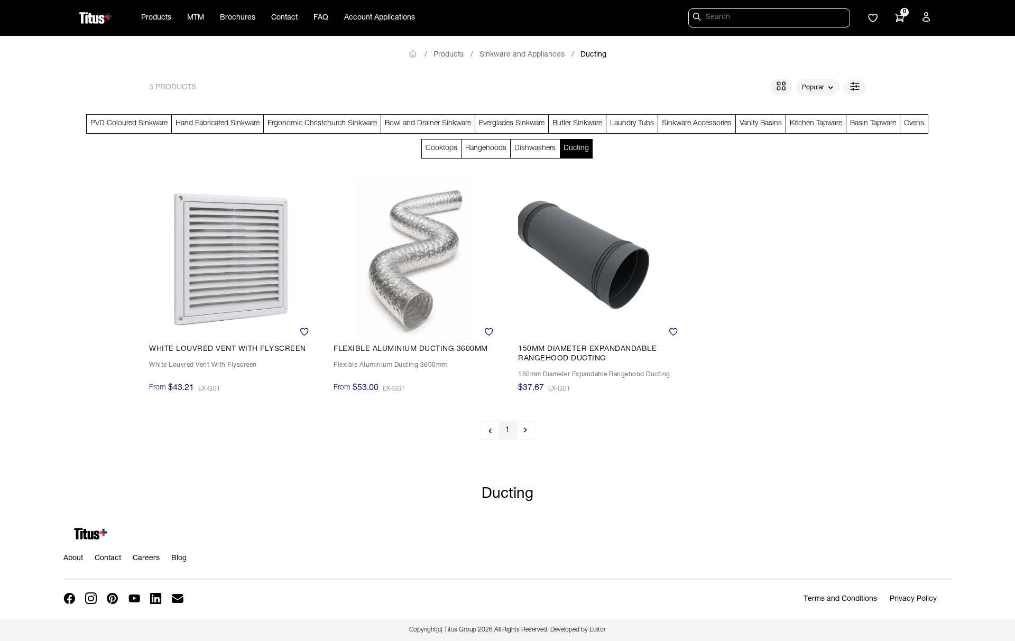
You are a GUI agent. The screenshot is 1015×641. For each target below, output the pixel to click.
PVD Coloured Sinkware (129, 123)
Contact (284, 18)
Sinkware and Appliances (522, 55)
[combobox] (817, 87)
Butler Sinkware (577, 123)
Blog (179, 558)
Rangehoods (485, 148)
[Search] (698, 18)
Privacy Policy (913, 599)
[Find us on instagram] (91, 599)
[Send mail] (178, 599)
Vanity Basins (761, 123)
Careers (146, 558)
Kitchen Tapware (816, 123)
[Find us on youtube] (135, 599)
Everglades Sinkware (512, 123)
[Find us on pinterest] (113, 599)
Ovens (914, 123)
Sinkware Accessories (697, 123)
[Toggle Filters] (855, 87)
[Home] (96, 17)
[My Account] (928, 19)
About (73, 558)
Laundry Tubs (632, 123)
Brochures (237, 18)
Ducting (593, 55)
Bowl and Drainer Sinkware (428, 123)
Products (156, 18)
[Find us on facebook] (70, 599)
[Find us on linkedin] (156, 599)
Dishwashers (535, 148)
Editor (597, 630)
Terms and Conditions (840, 599)
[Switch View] (781, 87)
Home (413, 54)
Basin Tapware (873, 123)
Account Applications (379, 18)
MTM (195, 18)
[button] (873, 19)
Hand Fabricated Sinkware (218, 123)
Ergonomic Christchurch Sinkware (322, 123)
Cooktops (441, 148)
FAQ (320, 18)
